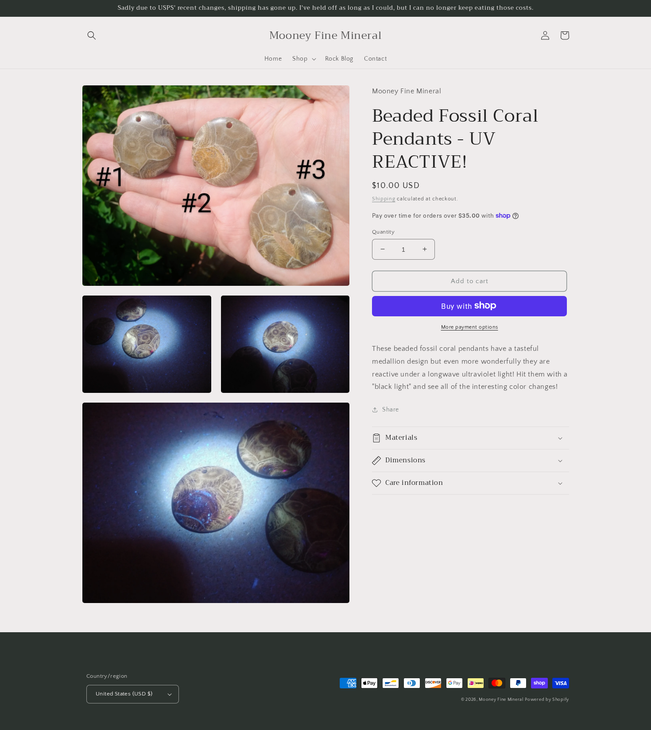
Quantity (383, 231)
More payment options (469, 327)
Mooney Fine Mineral (501, 699)
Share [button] (390, 409)
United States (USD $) (124, 694)
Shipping (383, 198)
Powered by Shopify (547, 699)
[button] (91, 35)
